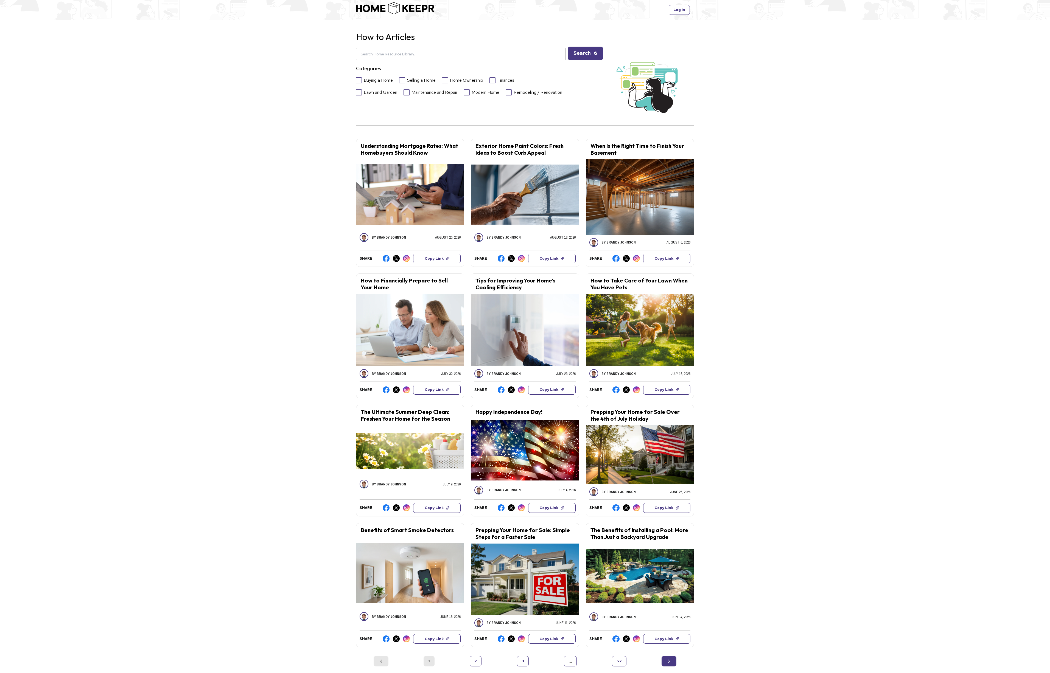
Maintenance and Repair (434, 92)
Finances (505, 80)
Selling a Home (421, 80)
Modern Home (485, 92)
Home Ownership (466, 80)
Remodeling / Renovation (538, 92)
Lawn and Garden (380, 92)
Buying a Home (378, 80)
